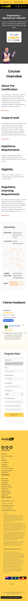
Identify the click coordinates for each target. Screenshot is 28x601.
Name (6, 368)
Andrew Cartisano (15, 326)
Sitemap (9, 593)
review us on (7, 320)
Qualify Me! (6, 310)
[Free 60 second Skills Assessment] (24, 597)
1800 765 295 (10, 506)
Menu (25, 6)
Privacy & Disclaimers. (5, 465)
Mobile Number (8, 375)
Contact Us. (5, 462)
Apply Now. (4, 495)
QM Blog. (4, 460)
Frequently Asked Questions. (6, 471)
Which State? (8, 390)
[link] (6, 6)
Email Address (8, 383)
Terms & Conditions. (7, 468)
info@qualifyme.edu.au (8, 510)
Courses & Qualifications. (5, 484)
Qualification (7, 360)
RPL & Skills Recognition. (5, 479)
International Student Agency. (6, 492)
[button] (14, 37)
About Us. (4, 454)
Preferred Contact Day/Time (12, 406)
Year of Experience (9, 398)
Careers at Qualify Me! (7, 457)
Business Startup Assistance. (6, 488)
